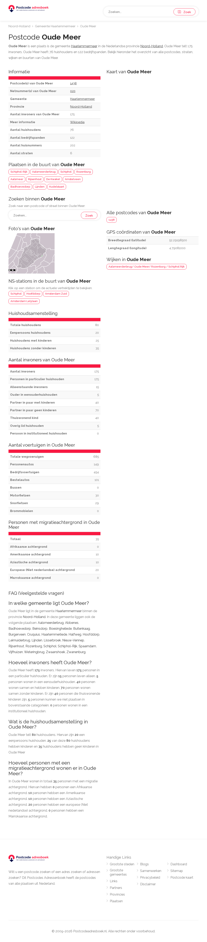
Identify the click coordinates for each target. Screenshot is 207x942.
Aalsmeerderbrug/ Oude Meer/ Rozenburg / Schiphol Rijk (147, 266)
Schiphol (66, 171)
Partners (116, 888)
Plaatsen (116, 901)
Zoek (186, 12)
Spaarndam (87, 646)
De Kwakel (53, 179)
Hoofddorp (33, 293)
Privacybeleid (150, 877)
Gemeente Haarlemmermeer (55, 26)
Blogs (144, 864)
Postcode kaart (181, 877)
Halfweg (75, 634)
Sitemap (176, 871)
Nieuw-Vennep (73, 640)
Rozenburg (83, 171)
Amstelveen (73, 179)
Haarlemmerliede (54, 634)
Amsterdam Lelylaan (24, 301)
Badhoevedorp (20, 186)
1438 (112, 219)
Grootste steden (122, 864)
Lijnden (39, 186)
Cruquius (33, 634)
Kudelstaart (56, 186)
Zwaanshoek (55, 652)
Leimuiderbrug (19, 640)
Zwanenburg (76, 652)
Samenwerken (150, 871)
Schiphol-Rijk (19, 171)
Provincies (117, 894)
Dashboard (178, 864)
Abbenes (71, 623)
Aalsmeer (17, 179)
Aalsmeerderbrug (44, 171)
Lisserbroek (52, 640)
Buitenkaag (81, 628)
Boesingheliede (60, 628)
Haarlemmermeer (68, 611)
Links (113, 881)
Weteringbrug (34, 652)
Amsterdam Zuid (56, 293)
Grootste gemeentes (118, 872)
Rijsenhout (34, 179)
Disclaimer (148, 884)
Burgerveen (17, 634)
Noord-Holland (19, 26)
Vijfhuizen (15, 652)
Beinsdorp (40, 628)
